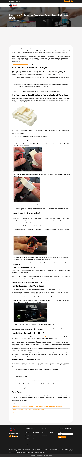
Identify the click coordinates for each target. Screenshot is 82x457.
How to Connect (36, 438)
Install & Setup (28, 438)
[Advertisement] (41, 36)
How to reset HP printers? (18, 415)
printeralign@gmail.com (15, 1)
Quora (14, 412)
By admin (11, 20)
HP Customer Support (17, 406)
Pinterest (14, 409)
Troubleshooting (37, 5)
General (28, 5)
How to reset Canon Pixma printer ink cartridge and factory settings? (30, 409)
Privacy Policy (44, 435)
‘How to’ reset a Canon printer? (19, 419)
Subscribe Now (62, 437)
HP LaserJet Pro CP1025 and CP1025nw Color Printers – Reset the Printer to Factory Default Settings (42, 406)
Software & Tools (27, 443)
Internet (54, 5)
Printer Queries (47, 5)
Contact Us (51, 432)
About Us (43, 432)
